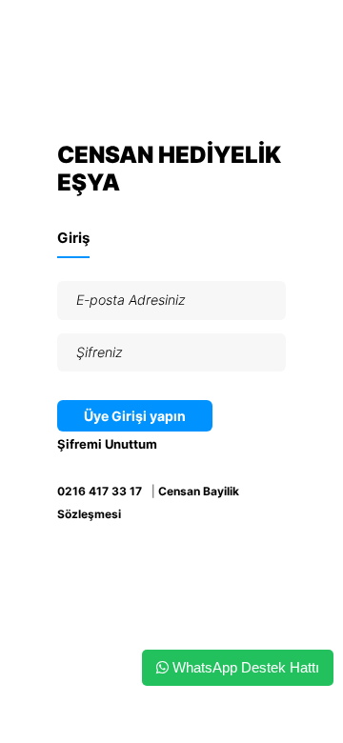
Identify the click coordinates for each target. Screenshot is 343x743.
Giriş (73, 238)
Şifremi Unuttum (107, 444)
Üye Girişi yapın (135, 416)
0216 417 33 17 (99, 491)
